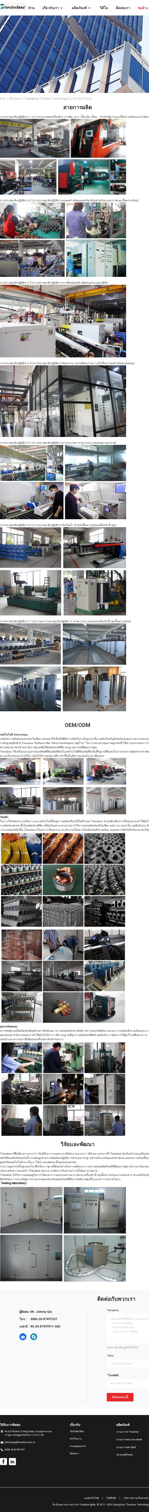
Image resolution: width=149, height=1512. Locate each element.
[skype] (33, 1336)
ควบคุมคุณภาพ (78, 1446)
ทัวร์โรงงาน (75, 1438)
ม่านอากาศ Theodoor (127, 1431)
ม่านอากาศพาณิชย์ (126, 1447)
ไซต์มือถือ (111, 1498)
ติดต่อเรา (74, 1453)
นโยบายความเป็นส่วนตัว (136, 1498)
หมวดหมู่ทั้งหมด (124, 1454)
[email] (22, 1336)
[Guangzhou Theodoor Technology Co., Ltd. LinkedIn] (12, 1461)
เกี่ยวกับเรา (15, 98)
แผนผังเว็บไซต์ (91, 1498)
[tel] (44, 1336)
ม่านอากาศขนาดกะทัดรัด (129, 1439)
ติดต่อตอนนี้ (120, 1397)
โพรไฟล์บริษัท (77, 1431)
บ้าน (2, 98)
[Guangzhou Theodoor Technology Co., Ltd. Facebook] (3, 1461)
